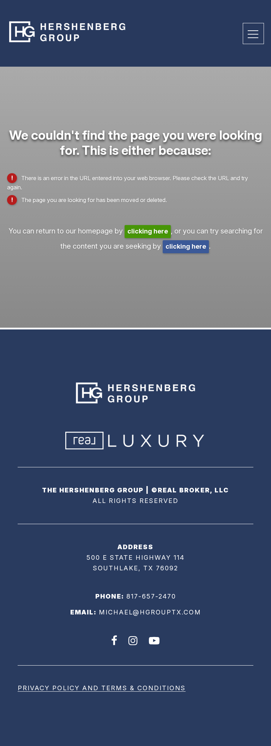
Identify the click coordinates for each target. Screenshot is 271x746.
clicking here (147, 231)
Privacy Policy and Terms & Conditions (102, 688)
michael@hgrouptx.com (150, 612)
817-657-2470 (151, 596)
